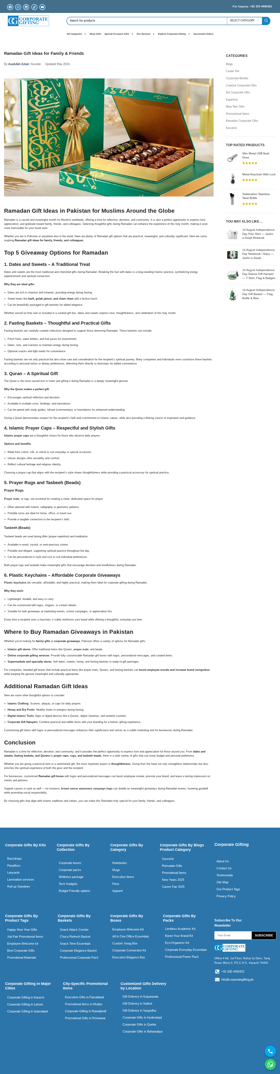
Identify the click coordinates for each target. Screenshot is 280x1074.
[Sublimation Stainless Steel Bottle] (232, 199)
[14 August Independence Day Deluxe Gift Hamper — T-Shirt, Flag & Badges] (232, 275)
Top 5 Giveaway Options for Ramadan (56, 252)
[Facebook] (10, 7)
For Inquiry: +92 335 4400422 (252, 6)
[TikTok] (34, 7)
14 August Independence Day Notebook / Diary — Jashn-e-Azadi (258, 254)
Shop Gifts (95, 34)
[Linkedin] (26, 7)
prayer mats (81, 649)
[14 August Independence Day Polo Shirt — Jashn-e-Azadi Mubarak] (232, 235)
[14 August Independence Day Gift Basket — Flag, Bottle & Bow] (232, 295)
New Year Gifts (235, 106)
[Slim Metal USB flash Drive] (232, 159)
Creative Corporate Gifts (241, 85)
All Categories (74, 34)
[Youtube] (42, 7)
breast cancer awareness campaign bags (87, 788)
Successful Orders (203, 34)
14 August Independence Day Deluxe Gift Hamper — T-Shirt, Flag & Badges (258, 274)
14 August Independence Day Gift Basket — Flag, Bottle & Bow (258, 294)
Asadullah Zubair (18, 64)
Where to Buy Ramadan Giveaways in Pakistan (68, 632)
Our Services (143, 34)
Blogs (229, 64)
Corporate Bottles (237, 78)
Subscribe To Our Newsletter (228, 923)
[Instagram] (18, 7)
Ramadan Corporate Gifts (242, 120)
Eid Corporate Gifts (238, 92)
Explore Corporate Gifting (172, 34)
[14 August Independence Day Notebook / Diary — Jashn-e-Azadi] (232, 255)
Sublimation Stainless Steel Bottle (256, 196)
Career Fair (232, 71)
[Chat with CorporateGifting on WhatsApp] (270, 1064)
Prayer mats (11, 498)
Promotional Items (237, 114)
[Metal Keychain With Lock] (232, 179)
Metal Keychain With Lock (259, 174)
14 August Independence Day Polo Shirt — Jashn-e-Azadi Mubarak (258, 233)
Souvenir (231, 128)
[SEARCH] (266, 21)
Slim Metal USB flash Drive (255, 155)
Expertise (232, 99)
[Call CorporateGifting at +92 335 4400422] (270, 1051)
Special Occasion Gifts (117, 34)
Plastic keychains (15, 582)
